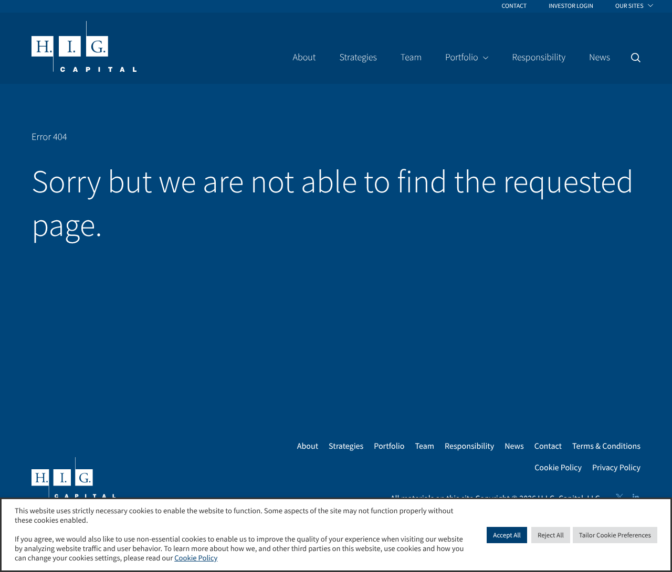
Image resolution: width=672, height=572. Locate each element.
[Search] (635, 57)
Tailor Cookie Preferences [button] (615, 535)
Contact (548, 446)
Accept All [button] (507, 535)
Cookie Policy (558, 467)
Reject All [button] (551, 535)
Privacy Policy (616, 467)
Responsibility (469, 446)
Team (424, 446)
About (307, 446)
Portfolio (389, 446)
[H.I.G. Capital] (84, 47)
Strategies (346, 446)
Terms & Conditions (606, 446)
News (514, 446)
